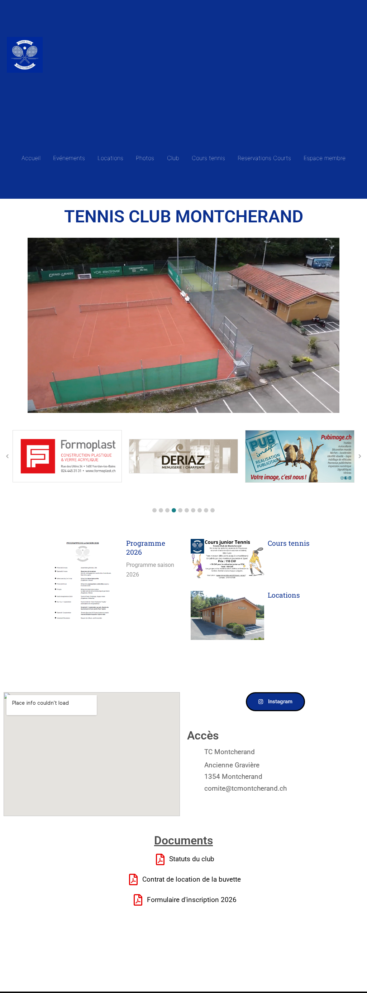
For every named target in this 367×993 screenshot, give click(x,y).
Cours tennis (208, 158)
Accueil (31, 158)
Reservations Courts (264, 158)
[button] (154, 510)
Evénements (69, 158)
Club (173, 158)
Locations (110, 158)
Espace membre (324, 158)
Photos (145, 158)
